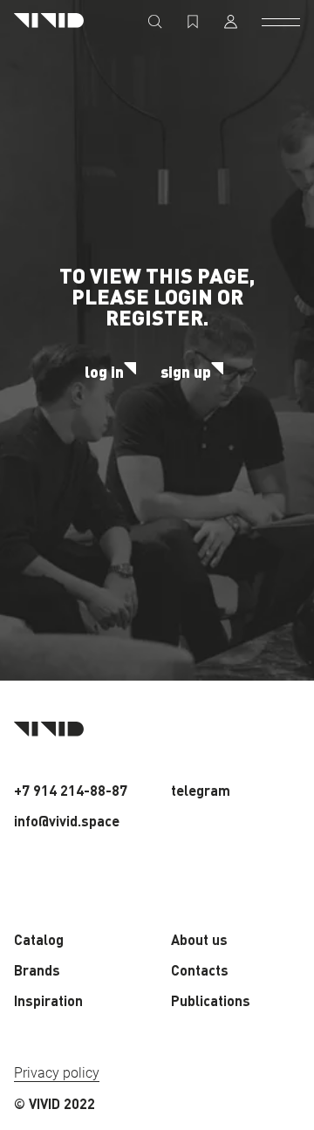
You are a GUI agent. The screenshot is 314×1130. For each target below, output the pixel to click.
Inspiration (48, 1000)
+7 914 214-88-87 (70, 790)
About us (199, 939)
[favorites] (193, 22)
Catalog (39, 939)
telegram (200, 790)
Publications (210, 1000)
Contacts (200, 970)
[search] (155, 22)
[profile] (230, 22)
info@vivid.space (66, 820)
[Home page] (49, 21)
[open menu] (281, 22)
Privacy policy (56, 1073)
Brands (37, 970)
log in (104, 371)
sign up (185, 371)
